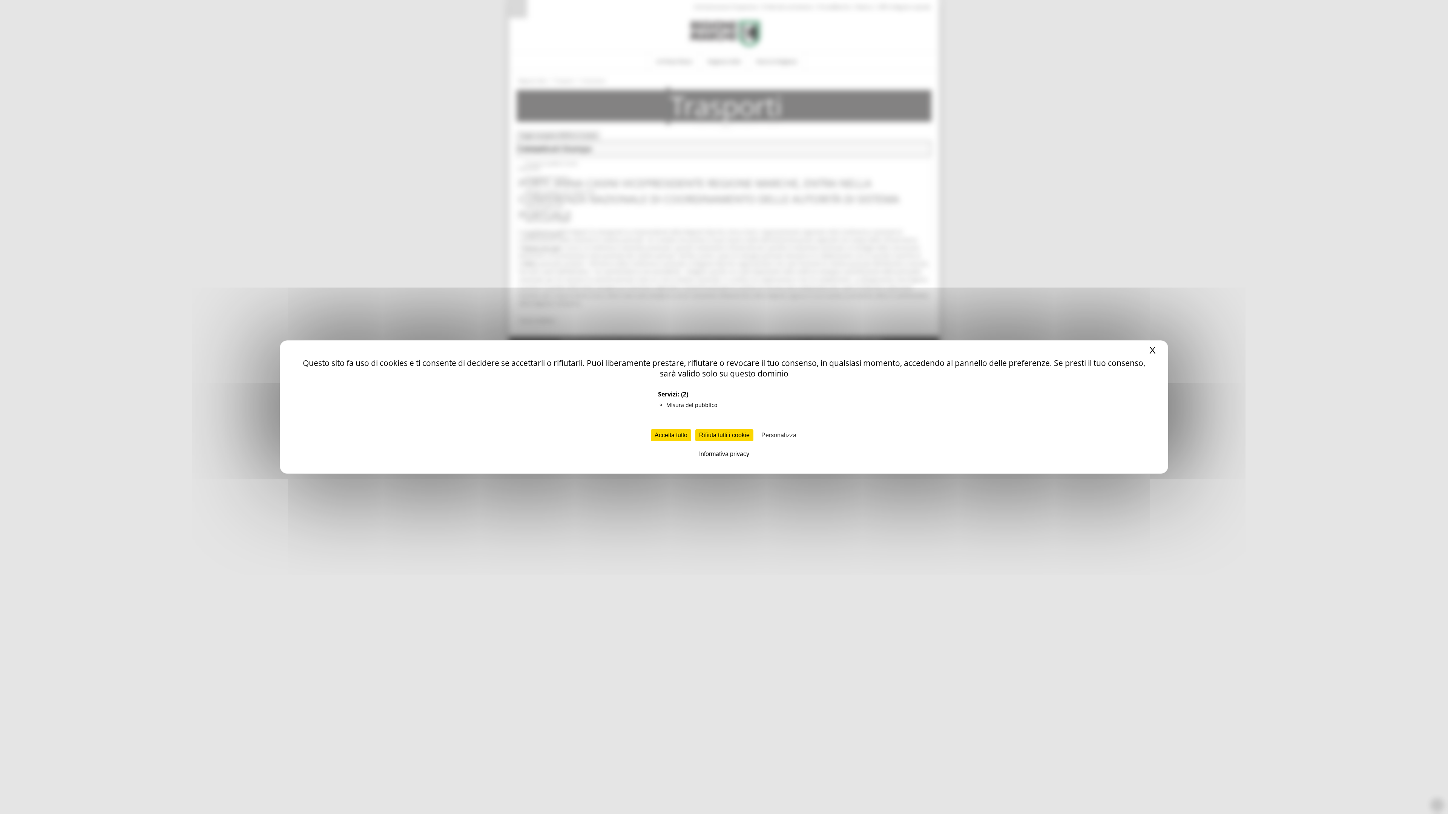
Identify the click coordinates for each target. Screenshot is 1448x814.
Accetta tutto (671, 435)
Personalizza (778, 435)
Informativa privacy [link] (724, 454)
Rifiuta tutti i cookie (724, 435)
